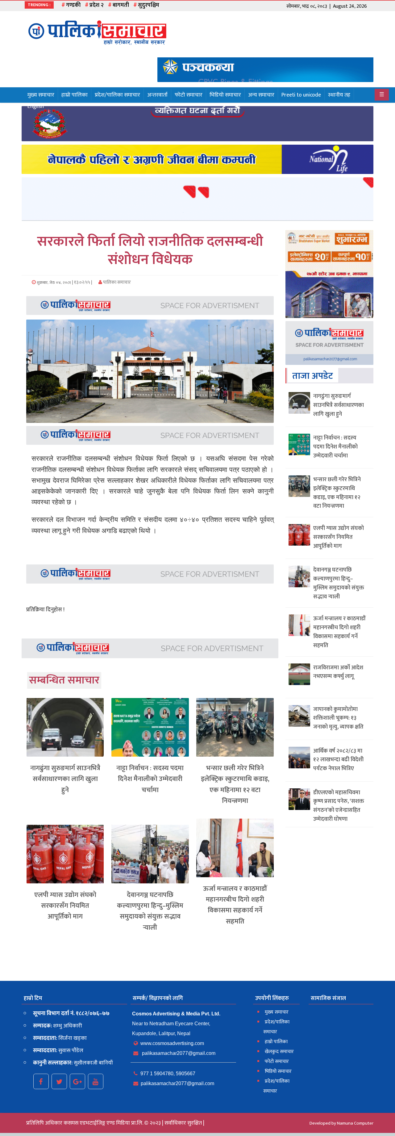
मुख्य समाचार (40, 95)
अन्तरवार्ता (157, 95)
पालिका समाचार (116, 282)
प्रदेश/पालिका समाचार (117, 95)
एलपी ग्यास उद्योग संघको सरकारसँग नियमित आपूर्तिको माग (65, 905)
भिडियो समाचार (225, 95)
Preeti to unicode (301, 95)
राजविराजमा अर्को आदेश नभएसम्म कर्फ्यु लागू (338, 672)
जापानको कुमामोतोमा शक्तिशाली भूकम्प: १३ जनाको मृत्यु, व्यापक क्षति (338, 718)
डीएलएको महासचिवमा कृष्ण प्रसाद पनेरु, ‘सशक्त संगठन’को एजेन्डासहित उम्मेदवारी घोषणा (338, 806)
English (35, 106)
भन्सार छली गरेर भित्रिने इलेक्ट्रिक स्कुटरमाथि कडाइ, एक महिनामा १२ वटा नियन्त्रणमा (235, 784)
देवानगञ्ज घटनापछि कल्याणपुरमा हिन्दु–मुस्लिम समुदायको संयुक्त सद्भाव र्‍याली (150, 911)
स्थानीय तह (339, 95)
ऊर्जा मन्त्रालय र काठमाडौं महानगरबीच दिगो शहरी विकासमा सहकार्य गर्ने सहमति (235, 905)
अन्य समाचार (261, 95)
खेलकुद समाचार (279, 1051)
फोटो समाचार (188, 95)
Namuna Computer (355, 1123)
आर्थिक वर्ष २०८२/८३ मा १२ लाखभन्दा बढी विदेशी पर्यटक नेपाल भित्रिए (338, 760)
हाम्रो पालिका (74, 95)
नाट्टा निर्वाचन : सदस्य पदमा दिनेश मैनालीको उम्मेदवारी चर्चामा (150, 778)
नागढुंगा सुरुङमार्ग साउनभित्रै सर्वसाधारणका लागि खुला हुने (65, 778)
